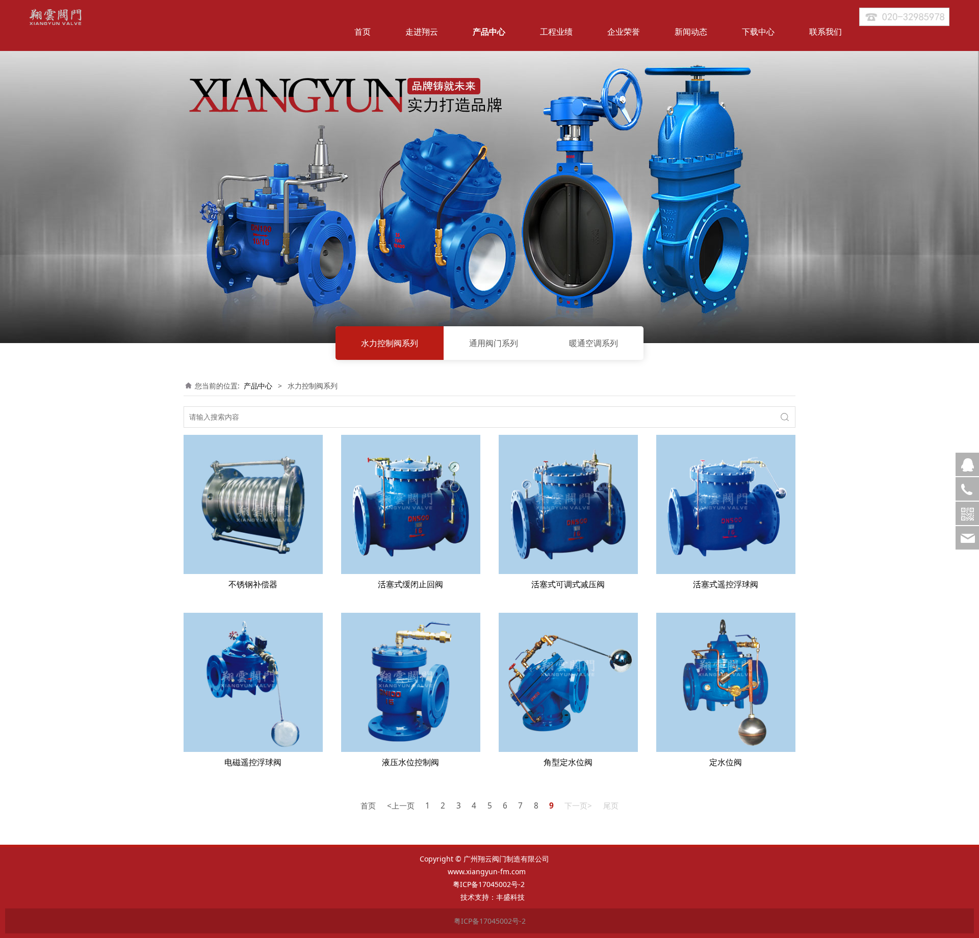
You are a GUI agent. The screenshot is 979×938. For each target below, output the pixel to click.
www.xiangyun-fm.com (487, 871)
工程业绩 (556, 31)
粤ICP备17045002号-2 (490, 884)
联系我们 (825, 31)
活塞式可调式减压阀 (568, 584)
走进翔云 (421, 31)
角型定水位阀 (568, 762)
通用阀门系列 (493, 343)
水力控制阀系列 (389, 343)
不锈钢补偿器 (252, 584)
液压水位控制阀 (410, 762)
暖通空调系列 (593, 343)
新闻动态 (691, 31)
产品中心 (489, 31)
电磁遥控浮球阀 (252, 762)
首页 (362, 31)
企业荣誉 (623, 31)
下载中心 (758, 31)
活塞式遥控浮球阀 (725, 584)
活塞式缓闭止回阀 (410, 584)
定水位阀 (725, 762)
